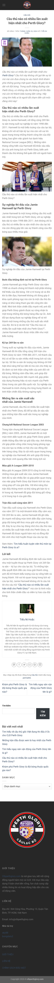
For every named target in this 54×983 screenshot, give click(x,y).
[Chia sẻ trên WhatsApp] (14, 664)
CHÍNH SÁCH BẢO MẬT (14, 967)
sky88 (5, 932)
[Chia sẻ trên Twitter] (24, 664)
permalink (27, 678)
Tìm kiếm (6, 706)
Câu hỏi (27, 15)
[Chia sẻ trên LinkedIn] (40, 664)
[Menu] (4, 4)
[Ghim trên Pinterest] (34, 664)
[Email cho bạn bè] (29, 664)
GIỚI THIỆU (7, 954)
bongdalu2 (7, 936)
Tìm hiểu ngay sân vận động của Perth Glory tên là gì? (40, 688)
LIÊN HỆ (6, 961)
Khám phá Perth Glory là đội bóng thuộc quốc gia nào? (14, 688)
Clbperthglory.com (11, 876)
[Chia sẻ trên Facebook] (19, 664)
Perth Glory (7, 75)
